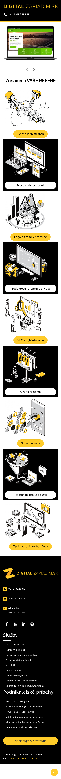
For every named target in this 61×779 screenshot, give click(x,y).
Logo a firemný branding (30, 242)
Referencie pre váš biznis (31, 500)
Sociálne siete (30, 448)
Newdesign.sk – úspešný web (20, 717)
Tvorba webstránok (15, 650)
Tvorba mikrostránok (31, 190)
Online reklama (30, 397)
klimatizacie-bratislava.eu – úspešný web (26, 727)
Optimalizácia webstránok (30, 551)
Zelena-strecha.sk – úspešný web (22, 732)
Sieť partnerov (29, 763)
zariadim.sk (13, 763)
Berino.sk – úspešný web (18, 706)
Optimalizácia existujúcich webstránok (25, 691)
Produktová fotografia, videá (19, 665)
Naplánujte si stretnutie (30, 746)
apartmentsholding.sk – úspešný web (24, 712)
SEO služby (11, 670)
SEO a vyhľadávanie (30, 345)
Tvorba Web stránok (30, 139)
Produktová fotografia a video (30, 294)
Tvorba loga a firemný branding (21, 660)
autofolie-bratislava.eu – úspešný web (24, 722)
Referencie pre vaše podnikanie (21, 686)
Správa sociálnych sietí (17, 681)
